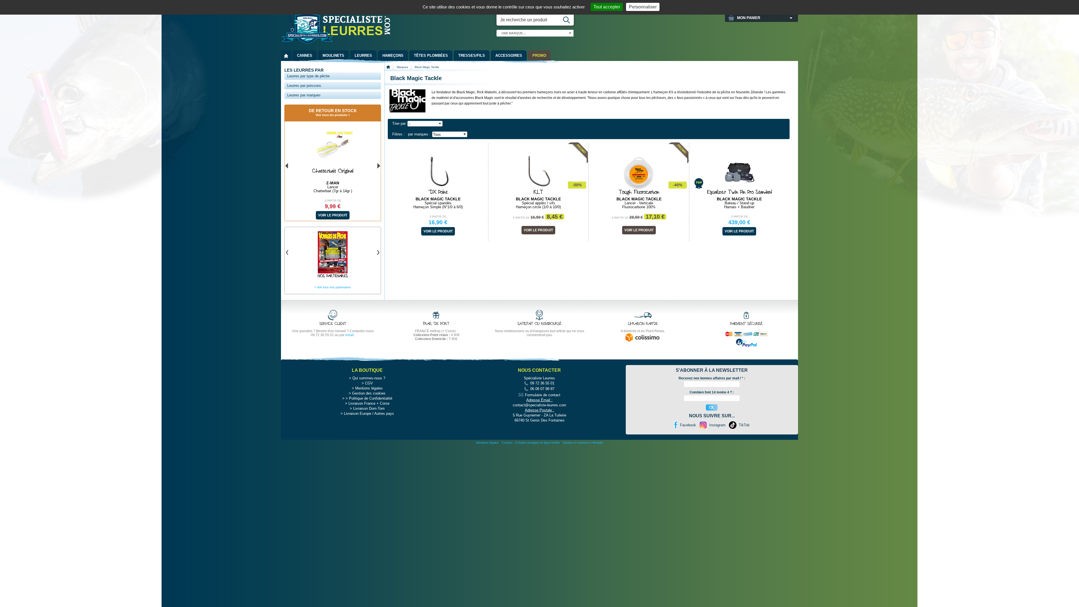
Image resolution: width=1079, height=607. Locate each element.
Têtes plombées (431, 55)
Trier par (399, 123)
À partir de (438, 216)
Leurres (363, 55)
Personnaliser (643, 6)
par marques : (419, 134)
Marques (402, 67)
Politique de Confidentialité (370, 398)
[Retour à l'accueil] (286, 55)
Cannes (304, 55)
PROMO (539, 55)
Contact (507, 442)
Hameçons (393, 55)
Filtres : (398, 134)
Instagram (717, 425)
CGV (369, 383)
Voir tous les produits (331, 115)
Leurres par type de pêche (308, 76)
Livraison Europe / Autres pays (369, 413)
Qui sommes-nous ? (368, 378)
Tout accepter (606, 6)
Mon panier (748, 18)
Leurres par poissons (304, 85)
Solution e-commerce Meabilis (583, 442)
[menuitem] (286, 55)
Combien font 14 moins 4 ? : (712, 392)
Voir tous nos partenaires (334, 287)
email (349, 335)
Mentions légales (369, 388)
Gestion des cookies (369, 393)
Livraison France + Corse (368, 403)
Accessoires (508, 55)
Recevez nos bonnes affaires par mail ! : (712, 378)
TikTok (744, 425)
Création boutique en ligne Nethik (537, 442)
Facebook (688, 425)
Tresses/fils (471, 55)
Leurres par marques (304, 95)
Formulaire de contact (542, 395)
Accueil (388, 67)
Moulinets (333, 55)
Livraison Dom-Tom (369, 408)
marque (514, 33)
